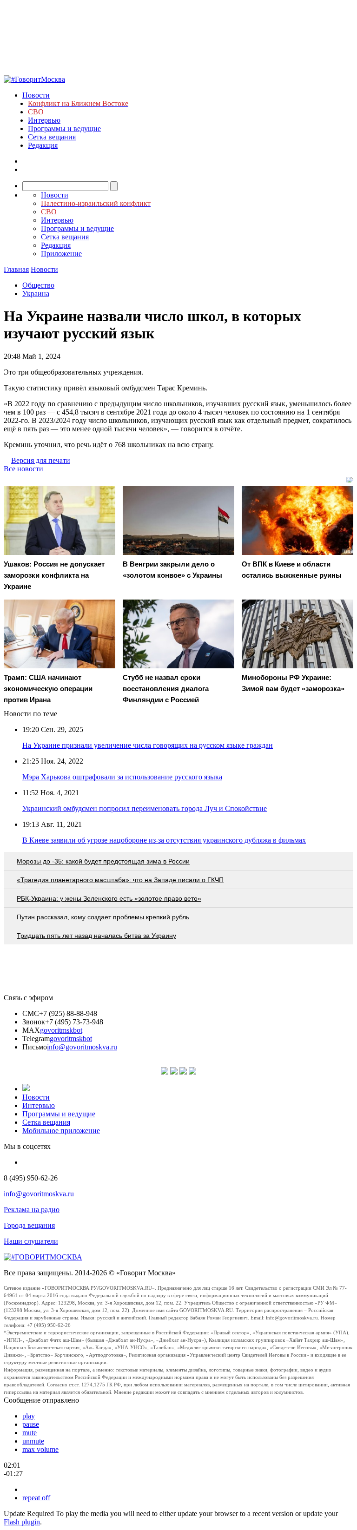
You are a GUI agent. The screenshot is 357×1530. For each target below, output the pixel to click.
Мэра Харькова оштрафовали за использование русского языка (122, 777)
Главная (16, 269)
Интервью (44, 120)
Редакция (43, 145)
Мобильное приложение (61, 1130)
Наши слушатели (31, 1241)
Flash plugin (22, 1522)
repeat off (36, 1498)
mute (29, 1433)
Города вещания (29, 1225)
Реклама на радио (32, 1209)
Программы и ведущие (64, 128)
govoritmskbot (61, 1030)
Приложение (61, 253)
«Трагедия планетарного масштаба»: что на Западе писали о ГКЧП (120, 880)
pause (30, 1424)
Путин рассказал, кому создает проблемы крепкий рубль (103, 917)
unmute (33, 1441)
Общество (38, 285)
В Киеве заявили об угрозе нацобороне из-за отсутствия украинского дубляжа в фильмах (164, 840)
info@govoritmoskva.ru (82, 1047)
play (28, 1416)
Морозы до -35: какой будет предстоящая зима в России (103, 861)
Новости (36, 95)
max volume (40, 1449)
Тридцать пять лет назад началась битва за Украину (96, 935)
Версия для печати (40, 460)
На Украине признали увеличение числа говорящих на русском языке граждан (147, 745)
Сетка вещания (52, 137)
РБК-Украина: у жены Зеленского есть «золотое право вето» (109, 898)
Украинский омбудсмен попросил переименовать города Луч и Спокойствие (144, 808)
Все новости (23, 469)
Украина (35, 293)
